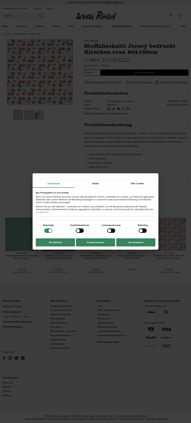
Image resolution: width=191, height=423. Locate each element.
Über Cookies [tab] (137, 183)
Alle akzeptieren (136, 242)
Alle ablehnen (55, 242)
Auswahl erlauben (95, 242)
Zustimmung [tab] (53, 183)
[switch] (80, 230)
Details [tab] (95, 183)
